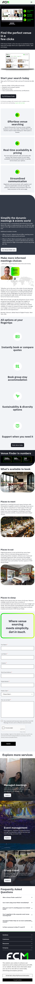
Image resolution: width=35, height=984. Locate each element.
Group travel (11, 870)
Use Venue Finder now (8, 249)
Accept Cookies (18, 980)
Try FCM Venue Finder (8, 96)
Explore (7, 795)
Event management (15, 827)
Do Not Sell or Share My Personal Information (17, 975)
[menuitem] (17, 935)
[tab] (17, 897)
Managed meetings (15, 785)
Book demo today (17, 445)
